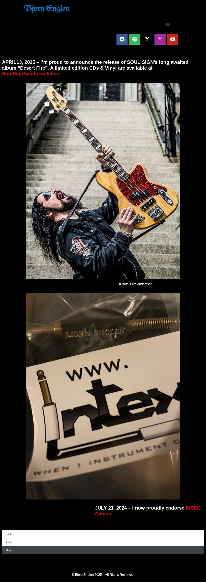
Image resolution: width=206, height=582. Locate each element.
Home (9, 550)
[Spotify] (134, 39)
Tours (9, 534)
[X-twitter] (147, 39)
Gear (9, 542)
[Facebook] (122, 39)
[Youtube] (172, 39)
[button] (167, 24)
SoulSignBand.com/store (31, 73)
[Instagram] (160, 39)
